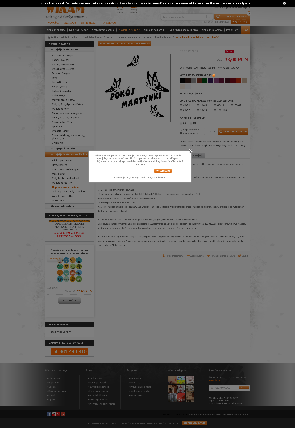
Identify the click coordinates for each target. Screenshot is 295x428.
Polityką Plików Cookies (129, 3)
